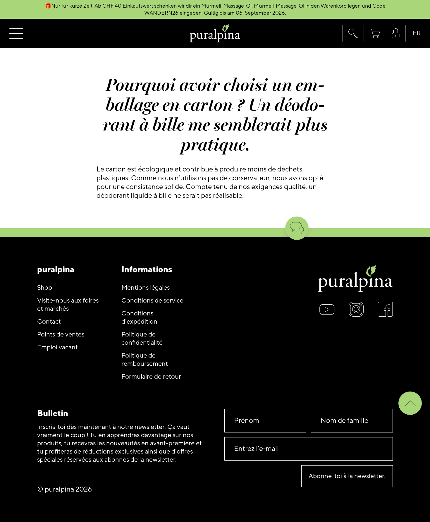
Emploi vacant (57, 347)
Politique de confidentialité (142, 338)
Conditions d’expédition (139, 317)
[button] (353, 33)
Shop (44, 288)
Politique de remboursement (144, 359)
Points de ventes (60, 334)
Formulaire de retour (151, 376)
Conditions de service (152, 300)
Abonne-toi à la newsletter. (347, 476)
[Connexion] (396, 33)
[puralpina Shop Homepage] (215, 33)
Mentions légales (145, 288)
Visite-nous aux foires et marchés (68, 304)
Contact (49, 321)
